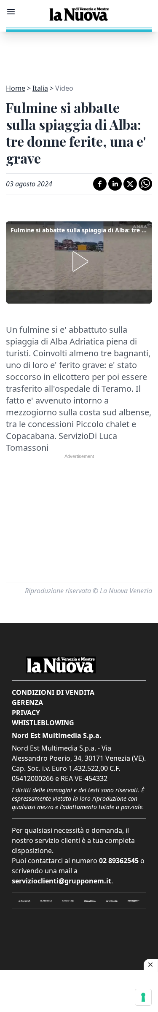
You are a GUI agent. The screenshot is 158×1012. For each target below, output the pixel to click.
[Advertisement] (79, 53)
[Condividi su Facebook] (100, 184)
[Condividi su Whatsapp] (145, 184)
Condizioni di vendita (53, 692)
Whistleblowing (43, 722)
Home (15, 88)
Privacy (26, 712)
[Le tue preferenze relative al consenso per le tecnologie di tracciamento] (143, 997)
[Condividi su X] (130, 184)
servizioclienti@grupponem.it (61, 881)
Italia (40, 88)
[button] (78, 261)
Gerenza (27, 702)
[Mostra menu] (11, 12)
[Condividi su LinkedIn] (115, 184)
